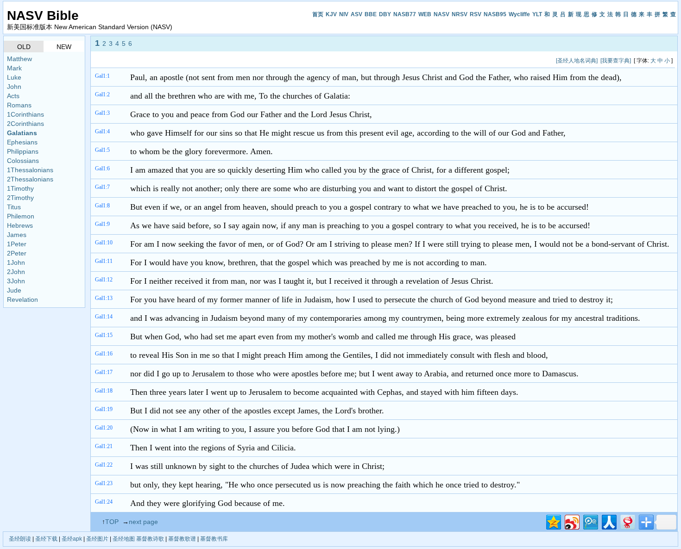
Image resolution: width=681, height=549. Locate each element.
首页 (317, 14)
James (16, 234)
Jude (14, 290)
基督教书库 (214, 539)
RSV (475, 14)
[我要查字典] (615, 60)
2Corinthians (25, 123)
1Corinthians (25, 114)
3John (16, 281)
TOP (112, 521)
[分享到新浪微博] (571, 521)
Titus (14, 207)
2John (16, 271)
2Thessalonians (30, 179)
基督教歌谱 (182, 539)
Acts (13, 96)
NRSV (459, 14)
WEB (424, 14)
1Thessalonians (30, 170)
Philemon (20, 216)
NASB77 (404, 14)
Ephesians (22, 142)
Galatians (22, 133)
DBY (385, 14)
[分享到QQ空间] (552, 521)
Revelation (22, 299)
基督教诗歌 (150, 539)
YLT (537, 14)
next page (143, 521)
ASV (356, 14)
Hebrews (20, 225)
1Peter (16, 244)
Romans (19, 105)
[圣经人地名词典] (577, 60)
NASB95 (495, 14)
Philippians (22, 151)
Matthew (19, 58)
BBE (371, 14)
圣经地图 (124, 539)
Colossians (23, 160)
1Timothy (20, 188)
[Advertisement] (262, 60)
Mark (14, 68)
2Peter (16, 253)
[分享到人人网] (608, 521)
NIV (343, 14)
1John (16, 262)
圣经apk (72, 539)
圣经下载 (46, 539)
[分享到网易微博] (627, 521)
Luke (14, 77)
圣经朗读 (20, 539)
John (14, 86)
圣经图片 (97, 539)
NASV (441, 14)
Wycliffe (519, 14)
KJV (331, 14)
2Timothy (20, 197)
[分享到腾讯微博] (590, 521)
